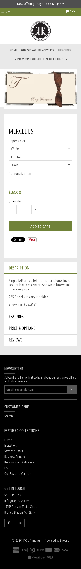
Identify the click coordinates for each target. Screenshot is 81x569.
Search (8, 416)
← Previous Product (27, 59)
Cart (73, 11)
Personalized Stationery (19, 462)
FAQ (7, 468)
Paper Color (17, 141)
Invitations (11, 445)
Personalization (20, 173)
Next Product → (57, 59)
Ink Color (15, 157)
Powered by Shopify (57, 540)
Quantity (15, 201)
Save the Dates (13, 451)
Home (13, 50)
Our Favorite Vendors (17, 473)
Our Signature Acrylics (37, 50)
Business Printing (15, 456)
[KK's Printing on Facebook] (8, 523)
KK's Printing (31, 540)
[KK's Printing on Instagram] (20, 523)
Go (72, 389)
